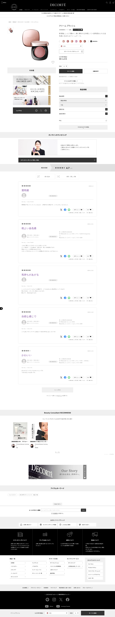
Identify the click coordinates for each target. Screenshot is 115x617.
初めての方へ (85, 524)
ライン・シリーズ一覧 (37, 573)
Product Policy (92, 567)
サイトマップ (54, 587)
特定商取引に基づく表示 (65, 587)
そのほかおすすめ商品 (83, 127)
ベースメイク (14, 573)
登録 (83, 510)
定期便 (12, 563)
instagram (54, 599)
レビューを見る (77, 29)
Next (59, 41)
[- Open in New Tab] (61, 210)
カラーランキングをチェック (71, 51)
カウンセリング (71, 563)
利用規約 (46, 587)
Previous (88, 41)
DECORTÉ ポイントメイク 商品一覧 (29, 495)
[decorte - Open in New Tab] (57, 472)
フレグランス (35, 563)
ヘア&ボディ (35, 566)
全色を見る (95, 41)
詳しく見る (57, 452)
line (47, 599)
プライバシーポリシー (36, 587)
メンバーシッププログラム (94, 574)
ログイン (60, 395)
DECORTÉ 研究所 (81, 9)
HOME (10, 22)
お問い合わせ (77, 587)
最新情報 (52, 573)
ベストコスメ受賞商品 (55, 566)
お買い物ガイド (27, 524)
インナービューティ (36, 569)
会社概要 (24, 587)
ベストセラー (14, 566)
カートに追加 (92, 613)
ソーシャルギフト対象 (70, 81)
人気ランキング (54, 569)
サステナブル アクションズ (94, 571)
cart (114, 2)
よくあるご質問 (66, 524)
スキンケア (13, 569)
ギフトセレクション (54, 563)
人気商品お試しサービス (74, 566)
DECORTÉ (58, 4)
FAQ (60, 120)
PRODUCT (15, 22)
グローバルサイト (87, 587)
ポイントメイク (20, 22)
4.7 (68, 167)
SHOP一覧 (90, 578)
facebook (67, 599)
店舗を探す (96, 71)
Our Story (90, 564)
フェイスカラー (27, 22)
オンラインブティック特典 (49, 524)
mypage (110, 2)
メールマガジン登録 (34, 510)
